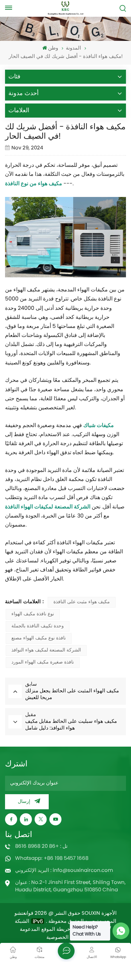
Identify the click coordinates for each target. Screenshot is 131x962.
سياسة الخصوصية (65, 938)
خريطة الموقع (55, 930)
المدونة (73, 48)
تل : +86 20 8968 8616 (41, 846)
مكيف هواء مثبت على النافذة (81, 602)
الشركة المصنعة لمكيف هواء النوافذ (46, 650)
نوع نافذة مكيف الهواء (32, 614)
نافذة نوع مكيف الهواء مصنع (38, 638)
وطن (53, 48)
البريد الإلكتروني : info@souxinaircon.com (64, 871)
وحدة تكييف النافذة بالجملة (37, 626)
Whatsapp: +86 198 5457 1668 (51, 858)
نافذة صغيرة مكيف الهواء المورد (42, 662)
